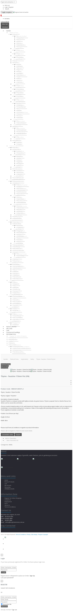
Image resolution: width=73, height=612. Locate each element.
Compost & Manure (19, 296)
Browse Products (10, 482)
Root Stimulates (21, 188)
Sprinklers (16, 319)
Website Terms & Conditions (22, 348)
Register (11, 7)
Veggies (19, 144)
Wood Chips (17, 300)
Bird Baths (16, 148)
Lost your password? (7, 578)
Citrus (15, 34)
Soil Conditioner (22, 192)
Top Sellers (20, 50)
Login (6, 7)
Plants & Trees (14, 32)
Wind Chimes (17, 277)
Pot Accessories (18, 169)
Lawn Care (17, 195)
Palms (15, 119)
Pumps (16, 252)
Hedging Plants (18, 91)
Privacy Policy (17, 350)
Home (6, 480)
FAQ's (11, 341)
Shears (19, 241)
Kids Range (17, 247)
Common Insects (22, 206)
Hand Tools (20, 233)
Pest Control (20, 201)
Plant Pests (20, 208)
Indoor (15, 323)
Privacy (29, 534)
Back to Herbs (5, 366)
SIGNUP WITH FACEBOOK (8, 588)
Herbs (19, 142)
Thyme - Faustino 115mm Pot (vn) (45, 359)
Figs (18, 70)
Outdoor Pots (17, 155)
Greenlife (20, 226)
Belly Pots (20, 156)
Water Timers (17, 293)
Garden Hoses (18, 314)
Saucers (19, 174)
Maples (19, 110)
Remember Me (7, 604)
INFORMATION (11, 334)
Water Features (14, 321)
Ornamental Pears (22, 112)
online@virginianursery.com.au (14, 522)
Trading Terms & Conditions (21, 347)
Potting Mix (17, 302)
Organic (19, 187)
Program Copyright (43, 534)
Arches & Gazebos (19, 266)
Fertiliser (19, 197)
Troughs (19, 164)
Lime (18, 41)
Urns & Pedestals (19, 178)
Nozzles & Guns (18, 318)
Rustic (15, 270)
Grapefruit (20, 38)
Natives (16, 98)
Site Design (34, 534)
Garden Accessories (15, 220)
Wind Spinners (18, 279)
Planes (19, 114)
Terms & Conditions (15, 345)
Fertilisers (16, 183)
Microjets (16, 287)
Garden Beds (17, 224)
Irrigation (12, 280)
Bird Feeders (17, 268)
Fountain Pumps (22, 254)
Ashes (19, 103)
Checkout (5, 27)
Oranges (19, 47)
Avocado (19, 66)
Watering (12, 312)
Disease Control (18, 181)
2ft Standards (21, 132)
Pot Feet (19, 171)
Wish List (7, 5)
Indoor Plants (17, 94)
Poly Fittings (17, 289)
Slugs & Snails (21, 213)
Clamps (16, 282)
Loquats (19, 73)
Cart (6, 483)
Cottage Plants (18, 56)
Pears (19, 80)
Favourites (8, 487)
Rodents (19, 211)
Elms (18, 109)
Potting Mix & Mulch (15, 295)
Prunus (19, 116)
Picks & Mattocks (22, 236)
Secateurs (20, 240)
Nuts (18, 77)
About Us (12, 343)
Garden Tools (17, 229)
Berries (19, 68)
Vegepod (20, 227)
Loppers (19, 234)
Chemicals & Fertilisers (16, 179)
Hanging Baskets (18, 245)
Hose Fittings (17, 316)
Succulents (17, 139)
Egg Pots (19, 162)
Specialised (20, 194)
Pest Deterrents (18, 248)
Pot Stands (20, 172)
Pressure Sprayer (19, 250)
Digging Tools (21, 231)
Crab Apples (20, 105)
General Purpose (22, 185)
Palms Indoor (21, 121)
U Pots (19, 165)
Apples (19, 64)
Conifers (16, 52)
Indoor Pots (17, 149)
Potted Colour (17, 125)
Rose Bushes (21, 128)
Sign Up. (32, 576)
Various (19, 117)
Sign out (14, 610)
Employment (13, 339)
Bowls (19, 158)
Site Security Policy (19, 352)
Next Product (4, 368)
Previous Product (6, 364)
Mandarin (20, 43)
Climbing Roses (21, 130)
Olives (19, 79)
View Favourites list (12, 440)
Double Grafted (21, 36)
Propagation (17, 303)
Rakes (19, 238)
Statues (16, 271)
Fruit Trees (17, 63)
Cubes (19, 160)
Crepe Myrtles (21, 107)
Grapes (19, 71)
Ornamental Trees (19, 102)
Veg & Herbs (17, 141)
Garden (8, 31)
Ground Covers (18, 87)
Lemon (19, 40)
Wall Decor (17, 275)
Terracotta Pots (18, 176)
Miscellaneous (21, 45)
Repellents (20, 210)
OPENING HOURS (9, 489)
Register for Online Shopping (18, 336)
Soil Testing (17, 217)
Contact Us (13, 338)
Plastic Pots (17, 167)
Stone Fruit (20, 82)
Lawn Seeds (17, 310)
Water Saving (17, 215)
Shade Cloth (17, 257)
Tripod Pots (20, 153)
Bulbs (15, 309)
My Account (8, 485)
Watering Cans (18, 261)
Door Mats (17, 222)
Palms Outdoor (21, 123)
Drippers (16, 284)
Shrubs (16, 135)
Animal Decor (17, 264)
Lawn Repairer (21, 199)
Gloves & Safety (18, 243)
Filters (15, 286)
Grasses (16, 84)
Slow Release (21, 190)
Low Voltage (20, 256)
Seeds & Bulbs (14, 307)
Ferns (15, 61)
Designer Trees (18, 59)
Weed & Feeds (21, 202)
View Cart (5, 24)
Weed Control (17, 218)
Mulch (15, 298)
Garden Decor (14, 263)
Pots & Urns (13, 146)
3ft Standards (21, 133)
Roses (15, 126)
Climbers (16, 48)
